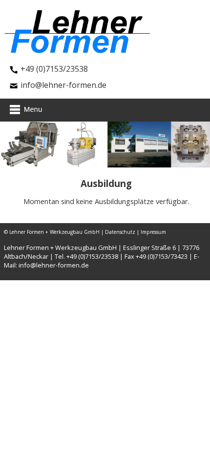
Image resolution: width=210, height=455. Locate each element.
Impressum (153, 231)
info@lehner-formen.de (63, 85)
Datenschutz (120, 231)
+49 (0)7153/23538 (54, 68)
